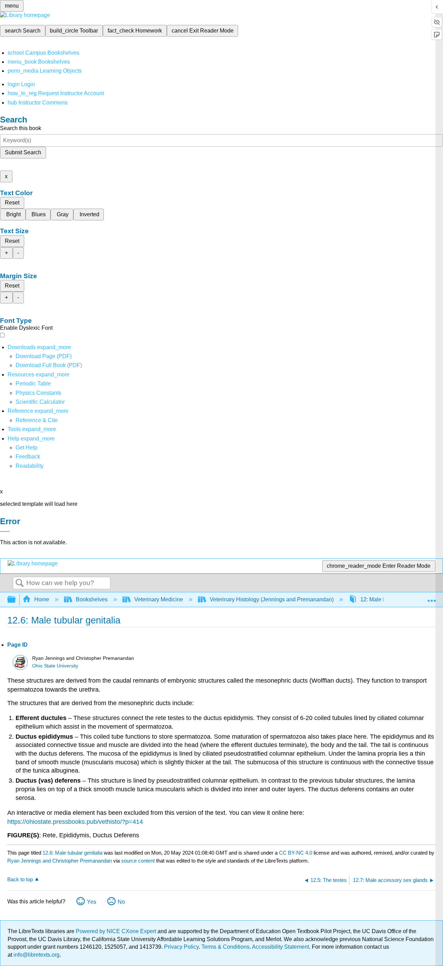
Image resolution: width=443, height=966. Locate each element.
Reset (12, 203)
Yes (91, 902)
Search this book (20, 128)
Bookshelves (91, 599)
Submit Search (23, 152)
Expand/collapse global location (431, 597)
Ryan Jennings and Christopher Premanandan (59, 861)
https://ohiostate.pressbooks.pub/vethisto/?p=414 (75, 821)
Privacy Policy (181, 947)
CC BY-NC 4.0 (295, 853)
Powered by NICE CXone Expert (116, 931)
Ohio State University (55, 665)
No (121, 902)
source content (138, 861)
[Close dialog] (5, 531)
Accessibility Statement (280, 947)
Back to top (20, 879)
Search (20, 583)
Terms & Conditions (225, 947)
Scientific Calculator (40, 402)
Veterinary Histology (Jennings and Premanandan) (271, 599)
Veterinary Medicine (158, 599)
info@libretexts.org (36, 955)
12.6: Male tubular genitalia (72, 853)
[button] (28, 456)
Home (42, 599)
